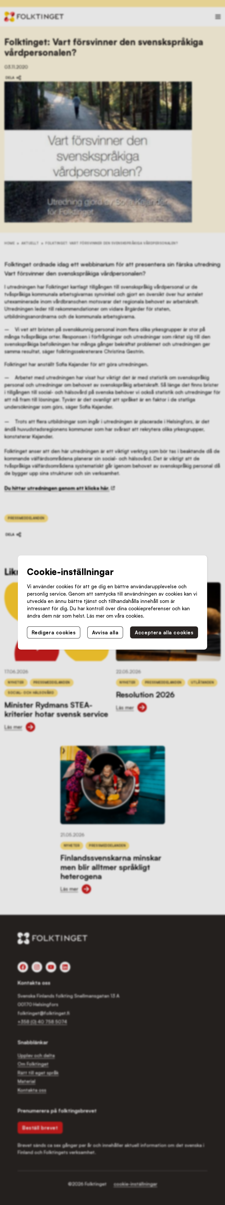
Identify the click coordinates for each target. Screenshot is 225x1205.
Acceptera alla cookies (164, 632)
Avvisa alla (105, 632)
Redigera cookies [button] (54, 632)
